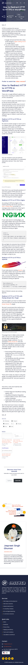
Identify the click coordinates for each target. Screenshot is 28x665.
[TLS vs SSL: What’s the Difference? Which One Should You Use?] (7, 436)
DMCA (4, 622)
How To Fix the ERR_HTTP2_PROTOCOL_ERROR (18, 441)
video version (20, 81)
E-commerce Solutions (8, 614)
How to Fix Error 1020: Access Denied (17, 505)
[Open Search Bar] (20, 3)
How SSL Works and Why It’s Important (6, 454)
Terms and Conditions (8, 632)
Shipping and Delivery (8, 629)
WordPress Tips (21, 17)
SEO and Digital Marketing (9, 611)
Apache (20, 270)
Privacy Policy (6, 627)
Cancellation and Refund (9, 634)
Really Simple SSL (6, 304)
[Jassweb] (7, 3)
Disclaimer (5, 624)
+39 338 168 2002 (7, 646)
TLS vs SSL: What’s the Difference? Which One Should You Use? (7, 441)
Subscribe (18, 480)
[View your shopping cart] (17, 3)
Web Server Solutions (8, 603)
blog (19, 14)
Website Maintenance (8, 606)
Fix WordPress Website (8, 608)
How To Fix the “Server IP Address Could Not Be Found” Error (11, 512)
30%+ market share (7, 206)
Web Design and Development (10, 601)
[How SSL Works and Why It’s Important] (7, 450)
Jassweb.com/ (8, 552)
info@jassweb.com (8, 644)
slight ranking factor (20, 41)
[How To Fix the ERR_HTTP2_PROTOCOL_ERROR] (18, 436)
